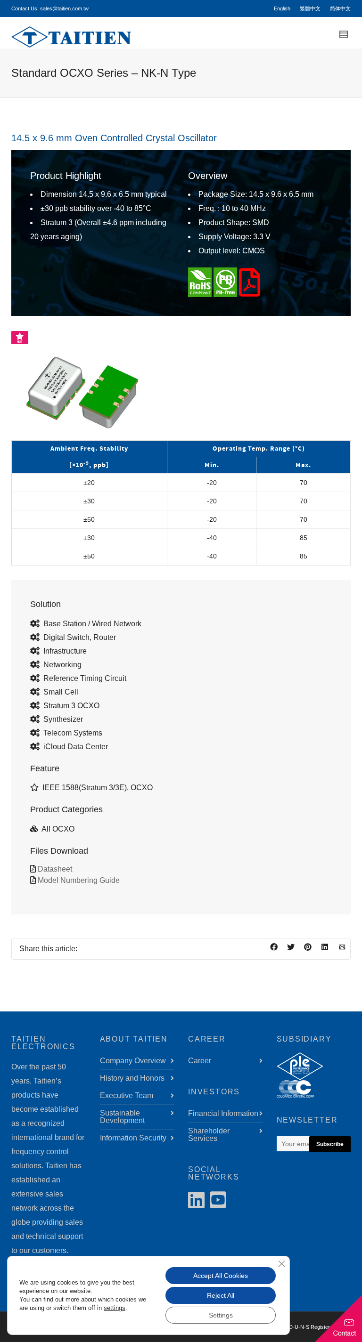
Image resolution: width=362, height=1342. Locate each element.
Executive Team (126, 1095)
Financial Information (223, 1113)
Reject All (220, 1295)
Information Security (133, 1138)
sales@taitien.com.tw (64, 8)
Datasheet (55, 869)
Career (199, 1061)
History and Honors (132, 1078)
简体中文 (340, 8)
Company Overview (133, 1061)
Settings (221, 1315)
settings (114, 1307)
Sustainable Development (122, 1116)
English (282, 8)
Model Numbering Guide (79, 880)
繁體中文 (310, 8)
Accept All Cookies (220, 1275)
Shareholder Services (209, 1134)
